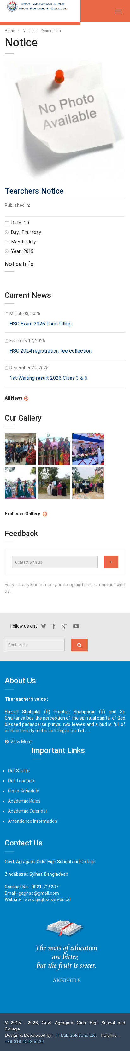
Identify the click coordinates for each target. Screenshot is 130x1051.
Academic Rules (24, 800)
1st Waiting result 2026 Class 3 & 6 (48, 378)
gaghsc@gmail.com (39, 893)
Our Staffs (19, 770)
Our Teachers (22, 780)
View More (20, 741)
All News (13, 398)
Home (10, 31)
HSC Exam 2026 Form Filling (40, 324)
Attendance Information (32, 821)
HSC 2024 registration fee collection (50, 351)
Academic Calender (27, 811)
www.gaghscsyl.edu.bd (47, 899)
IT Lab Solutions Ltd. (77, 1035)
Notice (28, 31)
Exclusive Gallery (23, 513)
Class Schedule (23, 790)
